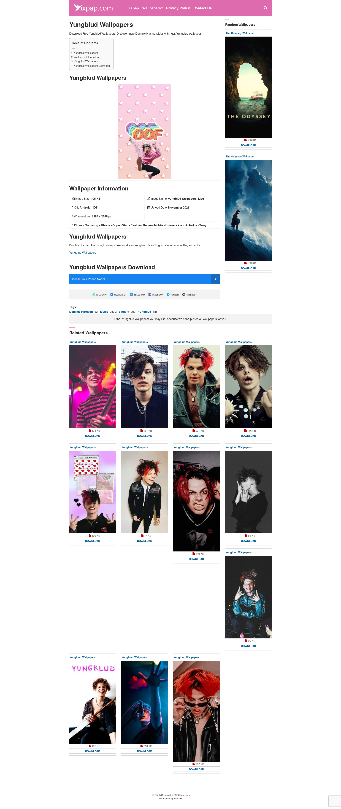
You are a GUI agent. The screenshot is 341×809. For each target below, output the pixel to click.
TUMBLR (174, 294)
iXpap (134, 7)
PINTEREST (191, 294)
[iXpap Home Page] (93, 8)
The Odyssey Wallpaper (240, 33)
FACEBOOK (157, 294)
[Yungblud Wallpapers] (144, 131)
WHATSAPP (101, 294)
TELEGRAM (139, 294)
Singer (123, 312)
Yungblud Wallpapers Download (92, 65)
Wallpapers (151, 7)
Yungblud (145, 312)
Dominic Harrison (81, 312)
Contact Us (202, 7)
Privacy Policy (178, 7)
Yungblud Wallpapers (86, 52)
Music (104, 312)
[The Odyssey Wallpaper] (248, 87)
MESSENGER (119, 294)
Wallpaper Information (86, 57)
